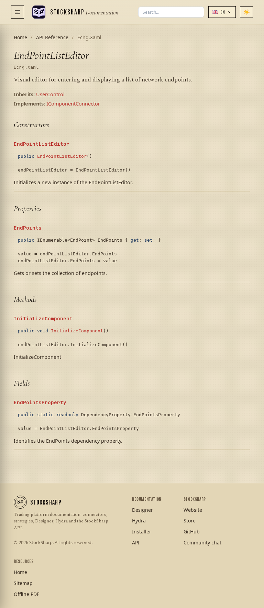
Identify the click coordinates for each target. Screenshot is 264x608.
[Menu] (17, 12)
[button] (222, 12)
